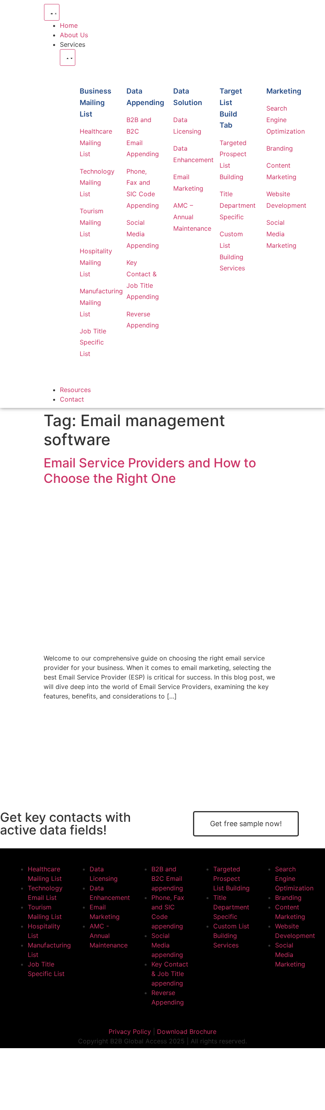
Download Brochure (186, 1031)
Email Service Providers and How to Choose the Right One (150, 470)
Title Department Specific (238, 205)
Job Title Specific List (93, 342)
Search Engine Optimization (285, 119)
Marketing (283, 91)
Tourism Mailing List (91, 222)
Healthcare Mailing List (96, 142)
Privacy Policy (130, 1031)
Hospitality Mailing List (96, 262)
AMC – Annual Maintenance (192, 216)
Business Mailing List (95, 102)
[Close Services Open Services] (67, 57)
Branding (279, 148)
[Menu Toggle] (51, 12)
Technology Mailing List (97, 182)
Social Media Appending (142, 233)
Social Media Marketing (281, 233)
